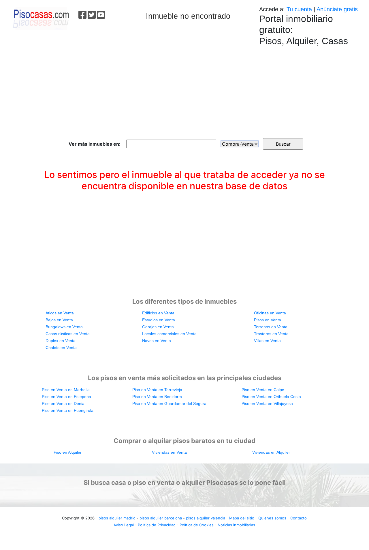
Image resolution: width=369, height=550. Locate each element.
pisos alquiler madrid (117, 518)
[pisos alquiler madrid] (40, 17)
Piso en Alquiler (68, 452)
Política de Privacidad (157, 525)
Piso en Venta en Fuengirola (67, 410)
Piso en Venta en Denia (63, 403)
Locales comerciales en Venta (169, 333)
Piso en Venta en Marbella (66, 389)
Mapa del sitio (241, 518)
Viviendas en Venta (169, 452)
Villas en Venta (267, 340)
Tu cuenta (299, 9)
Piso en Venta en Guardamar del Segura (169, 403)
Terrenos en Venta (270, 326)
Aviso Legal (124, 525)
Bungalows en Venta (64, 326)
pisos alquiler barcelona (161, 518)
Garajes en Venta (158, 326)
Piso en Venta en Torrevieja (157, 389)
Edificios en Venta (158, 313)
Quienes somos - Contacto (282, 518)
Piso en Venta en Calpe (263, 389)
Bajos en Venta (59, 320)
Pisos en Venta (267, 320)
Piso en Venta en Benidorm (157, 396)
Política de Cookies (197, 525)
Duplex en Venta (61, 340)
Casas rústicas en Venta (68, 333)
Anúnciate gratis (337, 9)
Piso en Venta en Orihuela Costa (271, 396)
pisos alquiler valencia (205, 518)
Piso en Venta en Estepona (66, 396)
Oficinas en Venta (270, 313)
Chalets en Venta (61, 347)
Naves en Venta (156, 340)
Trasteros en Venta (271, 333)
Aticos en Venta (60, 313)
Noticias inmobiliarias (236, 525)
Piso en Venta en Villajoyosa (267, 403)
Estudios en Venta (158, 320)
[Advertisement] (184, 89)
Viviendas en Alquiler (271, 452)
